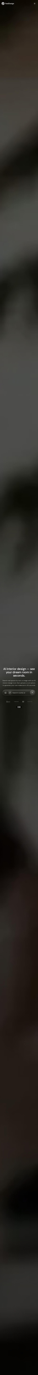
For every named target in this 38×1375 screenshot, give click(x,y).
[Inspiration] (10, 692)
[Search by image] (5, 693)
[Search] (32, 692)
